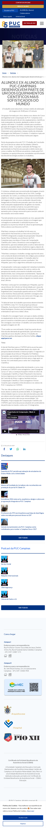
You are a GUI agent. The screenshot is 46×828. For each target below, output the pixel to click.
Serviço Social (6, 564)
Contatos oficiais (23, 2)
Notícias (13, 73)
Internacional (20, 16)
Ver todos (23, 608)
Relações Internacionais (9, 576)
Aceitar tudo (23, 818)
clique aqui (30, 811)
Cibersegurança (6, 587)
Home (4, 73)
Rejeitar (23, 824)
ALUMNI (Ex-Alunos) (27, 10)
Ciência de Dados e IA (9, 599)
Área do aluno (23, 6)
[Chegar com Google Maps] (10, 656)
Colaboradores (25, 13)
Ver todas (23, 538)
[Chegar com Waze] (5, 656)
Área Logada (7, 16)
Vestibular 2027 (29, 23)
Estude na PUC (9, 10)
